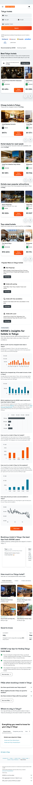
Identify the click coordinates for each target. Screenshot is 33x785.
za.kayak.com (5, 758)
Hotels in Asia (17, 758)
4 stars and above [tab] (6, 580)
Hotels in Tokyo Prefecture (12, 759)
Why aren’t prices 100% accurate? (11, 780)
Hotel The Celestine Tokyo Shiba (11, 164)
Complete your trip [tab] (18, 731)
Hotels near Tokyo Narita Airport (11, 740)
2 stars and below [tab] (26, 580)
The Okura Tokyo (6, 243)
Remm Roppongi (7, 204)
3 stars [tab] (16, 580)
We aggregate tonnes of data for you (12, 778)
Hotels (11, 758)
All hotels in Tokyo (5, 752)
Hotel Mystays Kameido (9, 124)
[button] (2, 6)
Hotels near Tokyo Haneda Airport (12, 742)
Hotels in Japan (25, 758)
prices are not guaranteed (7, 770)
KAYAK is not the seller (8, 775)
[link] (7, 276)
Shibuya (12, 405)
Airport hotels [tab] (7, 731)
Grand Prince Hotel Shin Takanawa (12, 80)
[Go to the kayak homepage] (10, 7)
